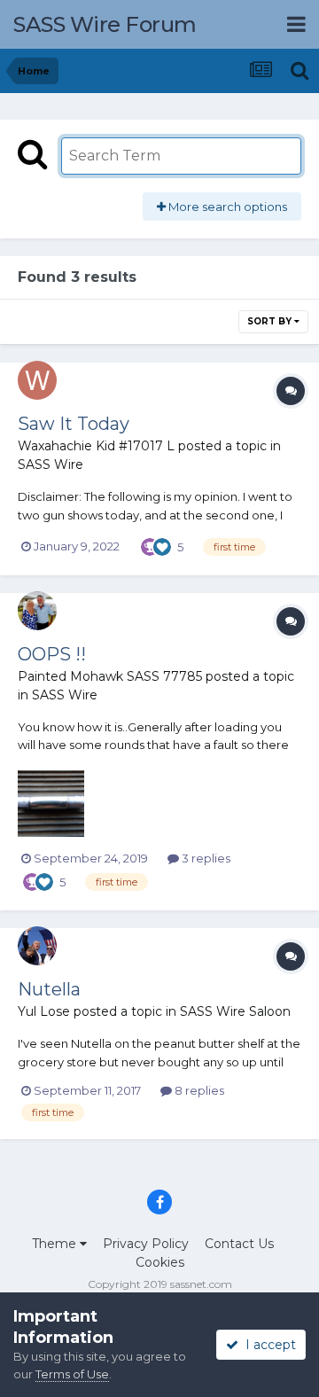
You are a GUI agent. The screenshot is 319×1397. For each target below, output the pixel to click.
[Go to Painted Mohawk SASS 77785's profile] (37, 610)
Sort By (270, 321)
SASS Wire (50, 464)
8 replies (198, 1090)
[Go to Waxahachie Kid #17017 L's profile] (37, 380)
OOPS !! (52, 654)
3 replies (204, 858)
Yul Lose (44, 1011)
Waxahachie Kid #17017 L (96, 446)
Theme (56, 1244)
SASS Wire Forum (105, 24)
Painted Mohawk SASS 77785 (110, 676)
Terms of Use (72, 1374)
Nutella (49, 989)
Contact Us (239, 1244)
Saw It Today (73, 423)
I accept (267, 1345)
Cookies (160, 1262)
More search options (226, 206)
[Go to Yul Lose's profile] (37, 945)
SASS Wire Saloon (235, 1011)
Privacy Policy (146, 1244)
